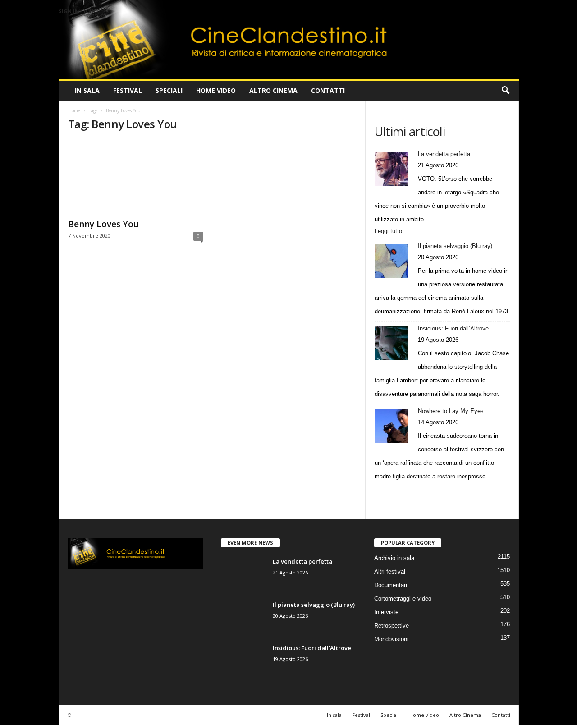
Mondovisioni (391, 639)
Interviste (386, 612)
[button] (505, 91)
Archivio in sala (394, 558)
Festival (127, 90)
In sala (87, 90)
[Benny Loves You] (135, 176)
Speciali (169, 90)
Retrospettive (391, 625)
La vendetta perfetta (444, 154)
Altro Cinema (273, 90)
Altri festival (389, 571)
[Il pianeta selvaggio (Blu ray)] (391, 261)
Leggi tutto (390, 232)
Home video (216, 90)
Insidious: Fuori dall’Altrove (453, 328)
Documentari (390, 585)
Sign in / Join (77, 11)
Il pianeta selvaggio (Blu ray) (455, 246)
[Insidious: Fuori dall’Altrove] (391, 343)
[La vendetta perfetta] (391, 169)
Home (74, 110)
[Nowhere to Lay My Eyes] (391, 426)
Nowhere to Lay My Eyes (451, 411)
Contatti (328, 90)
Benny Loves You (103, 224)
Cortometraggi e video (402, 598)
